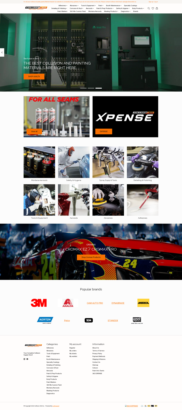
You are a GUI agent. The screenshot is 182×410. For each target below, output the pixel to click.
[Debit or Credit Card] (152, 406)
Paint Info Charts (98, 371)
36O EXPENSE (97, 373)
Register (72, 348)
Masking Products (53, 391)
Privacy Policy (97, 354)
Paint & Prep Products (54, 373)
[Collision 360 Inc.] (36, 8)
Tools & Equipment (39, 218)
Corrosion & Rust (52, 368)
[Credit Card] (145, 406)
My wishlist (73, 356)
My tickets (73, 354)
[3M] (38, 303)
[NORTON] (45, 320)
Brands (135, 11)
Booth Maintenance (53, 359)
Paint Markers (62, 11)
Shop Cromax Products (91, 257)
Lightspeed (56, 406)
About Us (95, 348)
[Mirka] (143, 303)
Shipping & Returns (98, 359)
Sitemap (95, 365)
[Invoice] (142, 406)
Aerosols (74, 218)
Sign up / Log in (153, 2)
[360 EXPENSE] (131, 406)
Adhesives (142, 218)
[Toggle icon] (148, 8)
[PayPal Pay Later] (156, 406)
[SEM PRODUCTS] (89, 320)
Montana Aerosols (95, 11)
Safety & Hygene (73, 180)
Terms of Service (98, 351)
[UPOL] (137, 320)
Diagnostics (51, 393)
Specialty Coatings (130, 6)
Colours (95, 368)
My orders (73, 351)
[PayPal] (149, 406)
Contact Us (96, 362)
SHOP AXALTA (34, 76)
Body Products (52, 379)
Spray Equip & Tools (108, 180)
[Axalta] (68, 303)
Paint (48, 356)
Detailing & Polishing (143, 180)
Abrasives (108, 218)
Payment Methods (98, 356)
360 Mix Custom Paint (78, 11)
